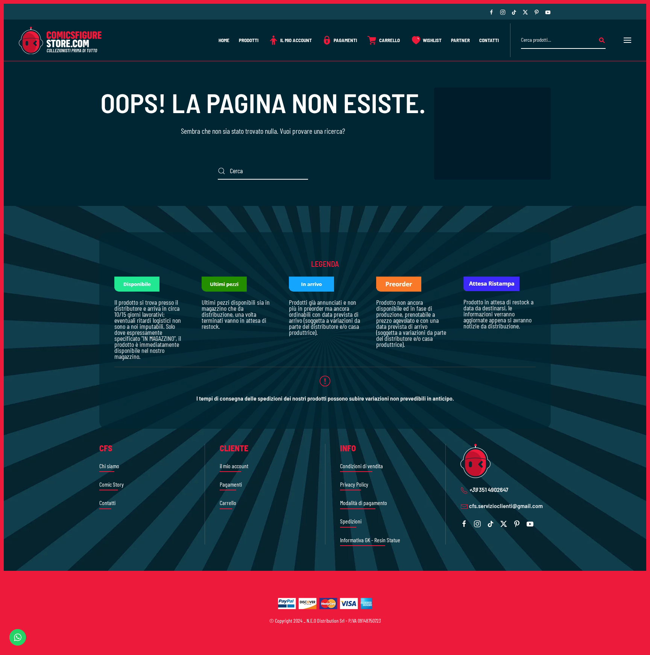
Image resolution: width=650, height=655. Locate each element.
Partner (460, 40)
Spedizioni (350, 521)
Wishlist (432, 40)
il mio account (234, 465)
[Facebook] (491, 11)
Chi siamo (109, 465)
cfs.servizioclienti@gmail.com (506, 505)
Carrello (389, 40)
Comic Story (111, 484)
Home (224, 40)
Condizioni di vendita (361, 465)
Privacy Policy (354, 484)
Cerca (602, 40)
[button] (627, 40)
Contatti (489, 40)
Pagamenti (345, 40)
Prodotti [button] (248, 40)
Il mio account (296, 40)
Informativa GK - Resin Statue (370, 539)
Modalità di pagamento (363, 502)
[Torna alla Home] (60, 40)
